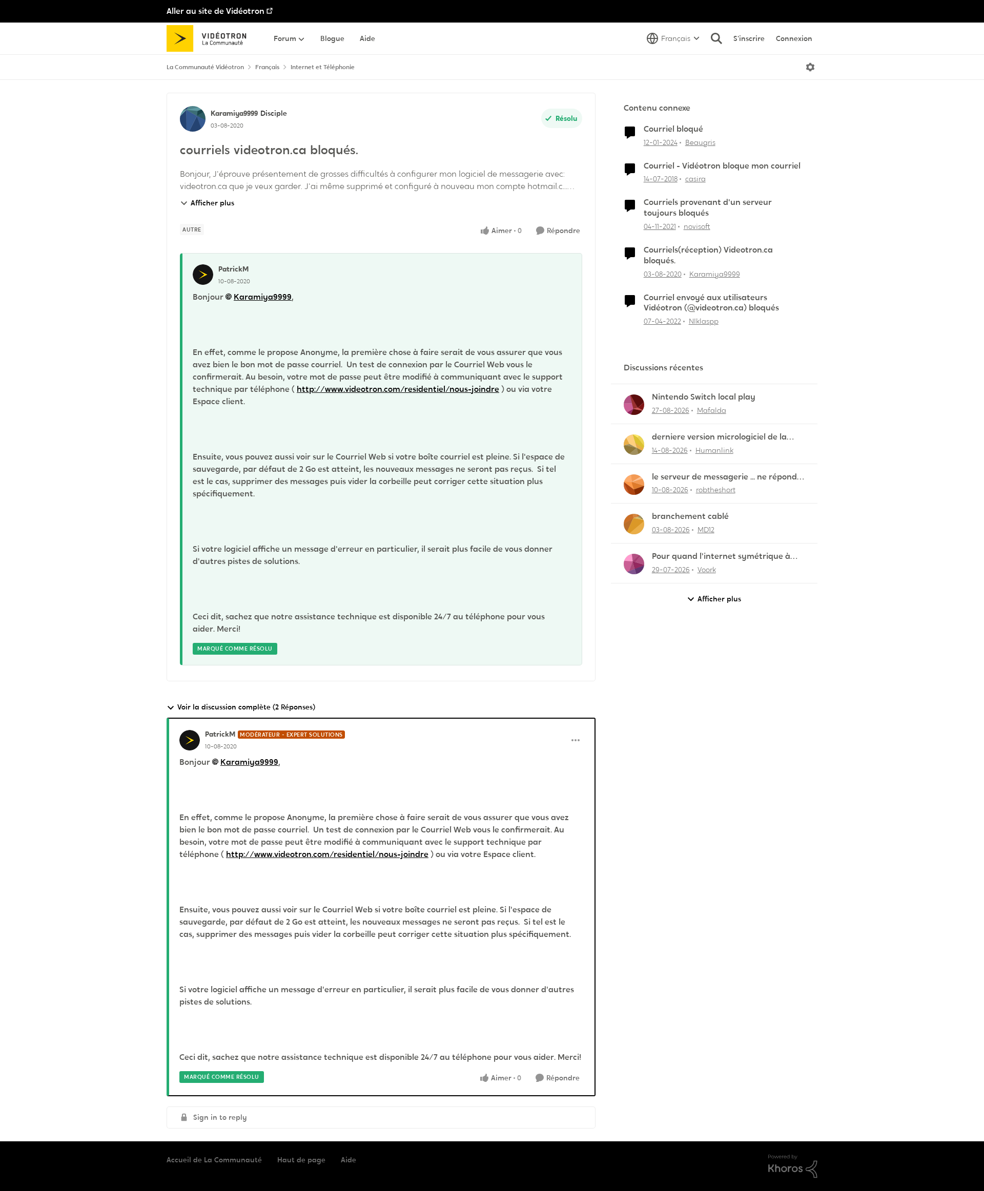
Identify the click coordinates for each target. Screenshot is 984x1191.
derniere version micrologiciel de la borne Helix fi (719, 437)
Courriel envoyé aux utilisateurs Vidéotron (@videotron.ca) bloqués (711, 303)
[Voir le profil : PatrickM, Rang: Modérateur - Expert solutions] (189, 740)
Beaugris (700, 142)
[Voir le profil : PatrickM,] (203, 274)
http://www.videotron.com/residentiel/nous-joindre (398, 389)
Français (267, 67)
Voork (707, 569)
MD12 (706, 529)
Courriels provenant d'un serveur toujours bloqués (708, 207)
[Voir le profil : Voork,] (634, 564)
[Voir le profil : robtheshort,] (634, 484)
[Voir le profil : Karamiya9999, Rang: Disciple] (193, 119)
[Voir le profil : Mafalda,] (634, 404)
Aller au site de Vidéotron (215, 11)
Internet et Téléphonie (323, 67)
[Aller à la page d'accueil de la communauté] (210, 38)
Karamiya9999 (234, 113)
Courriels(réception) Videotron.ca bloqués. (708, 255)
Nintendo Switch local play (703, 397)
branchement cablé (690, 516)
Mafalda (711, 410)
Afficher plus (212, 202)
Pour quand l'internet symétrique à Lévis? (721, 556)
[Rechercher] (716, 38)
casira (695, 178)
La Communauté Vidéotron (205, 67)
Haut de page (301, 1159)
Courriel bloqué (673, 129)
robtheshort (715, 489)
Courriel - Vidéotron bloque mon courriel (722, 166)
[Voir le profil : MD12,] (634, 524)
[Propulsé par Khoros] (792, 1166)
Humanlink (714, 450)
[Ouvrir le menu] (810, 67)
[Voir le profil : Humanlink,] (634, 444)
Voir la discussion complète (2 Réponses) (246, 707)
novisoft (697, 226)
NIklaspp (704, 321)
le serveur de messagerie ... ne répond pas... (724, 477)
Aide (348, 1159)
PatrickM (233, 269)
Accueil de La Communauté (214, 1159)
